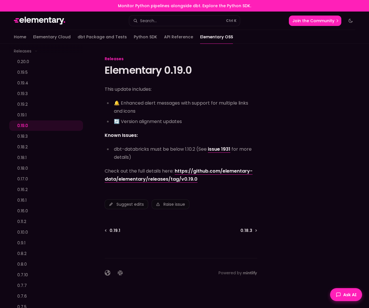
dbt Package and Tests (102, 37)
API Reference (178, 37)
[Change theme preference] (350, 20)
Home (20, 37)
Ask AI (349, 294)
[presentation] (50, 176)
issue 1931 (219, 149)
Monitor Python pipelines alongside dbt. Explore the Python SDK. (184, 6)
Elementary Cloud (52, 37)
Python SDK (145, 37)
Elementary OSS (216, 37)
